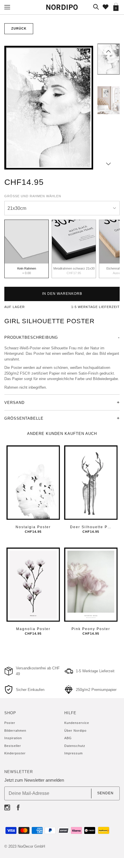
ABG (68, 738)
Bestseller (12, 745)
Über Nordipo (75, 730)
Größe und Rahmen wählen (32, 196)
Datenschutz (74, 745)
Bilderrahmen (15, 730)
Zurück (19, 28)
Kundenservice (76, 723)
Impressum (73, 753)
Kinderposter (15, 753)
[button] (108, 51)
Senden (105, 793)
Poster (9, 723)
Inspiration (13, 738)
